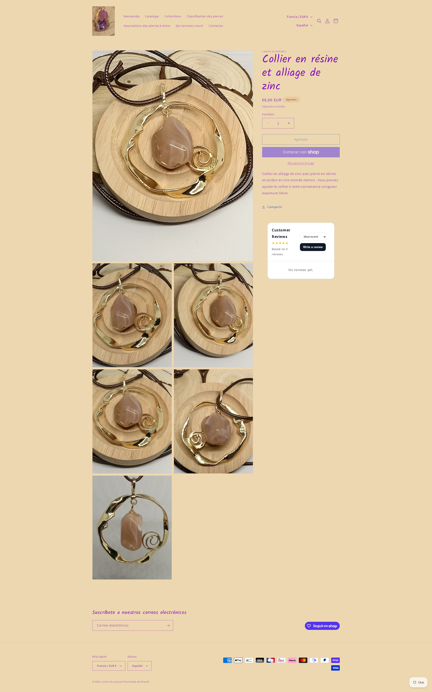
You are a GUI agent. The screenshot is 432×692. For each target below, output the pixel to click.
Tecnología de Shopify (136, 681)
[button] (319, 21)
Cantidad (268, 114)
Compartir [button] (274, 207)
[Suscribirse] (168, 625)
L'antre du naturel (112, 681)
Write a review (313, 247)
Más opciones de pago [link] (301, 163)
